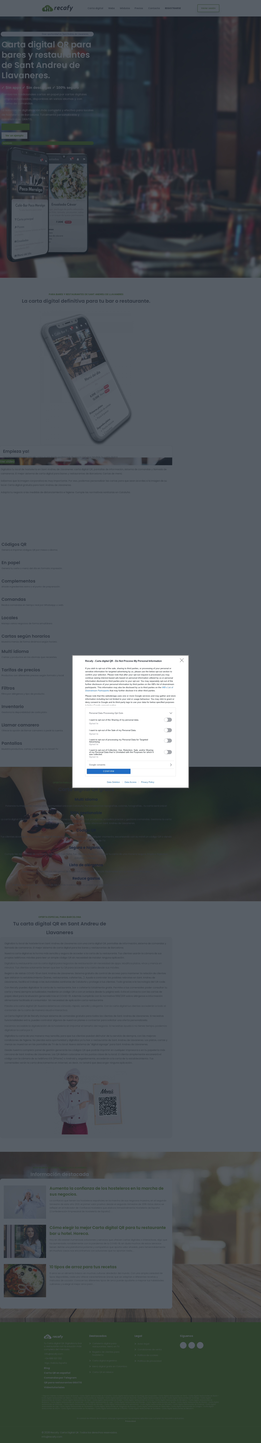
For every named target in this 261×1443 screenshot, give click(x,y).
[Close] (183, 661)
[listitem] (130, 713)
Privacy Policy (147, 782)
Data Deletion (113, 782)
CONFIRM (108, 771)
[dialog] (130, 721)
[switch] (168, 720)
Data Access (130, 782)
